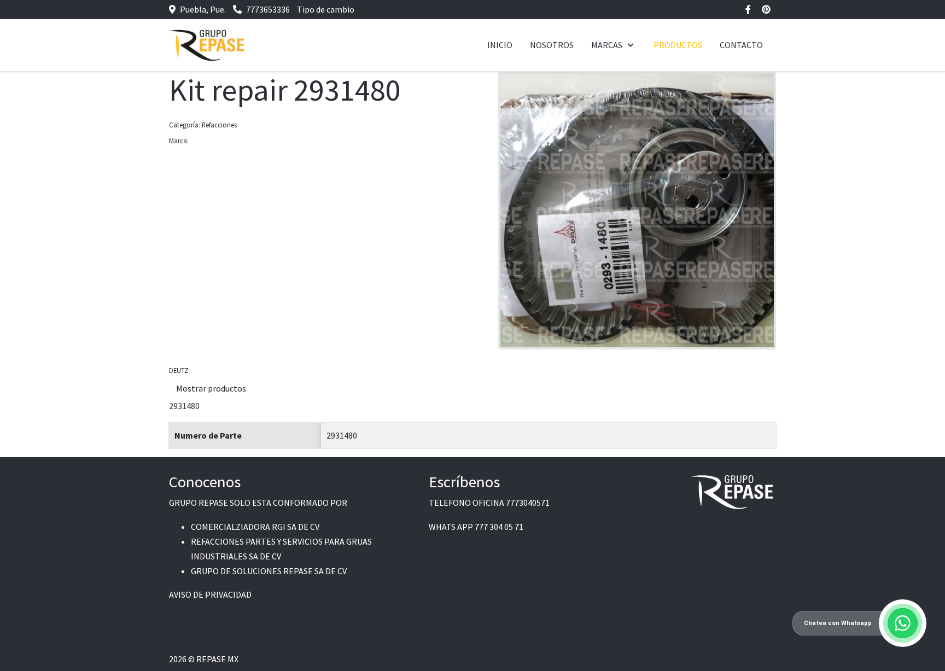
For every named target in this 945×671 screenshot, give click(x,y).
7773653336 (268, 9)
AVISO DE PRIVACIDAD (210, 594)
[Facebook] (748, 9)
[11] (637, 209)
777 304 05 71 (499, 526)
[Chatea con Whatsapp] (903, 623)
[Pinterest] (766, 9)
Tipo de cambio (325, 9)
